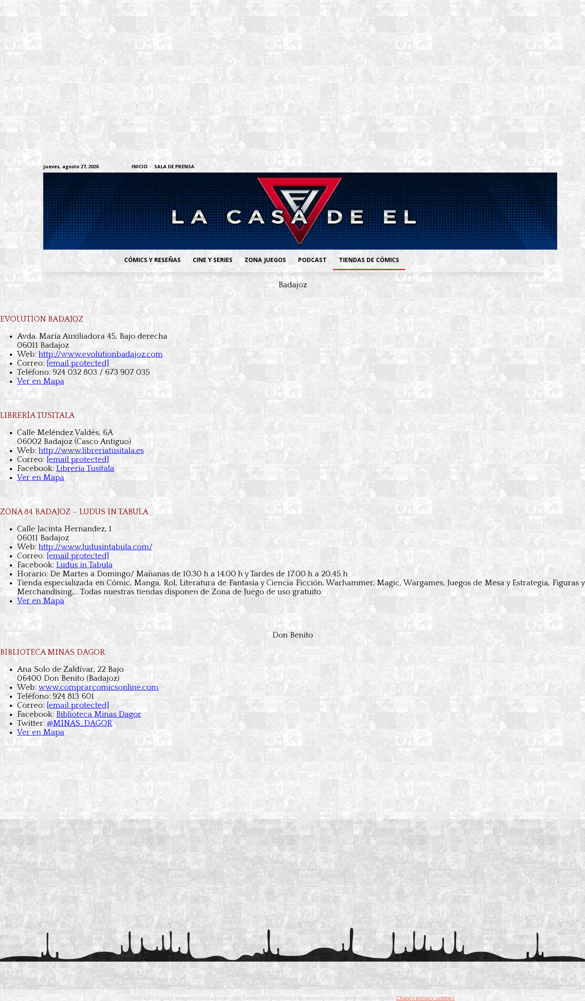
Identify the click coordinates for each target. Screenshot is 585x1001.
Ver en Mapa (40, 381)
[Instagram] (470, 167)
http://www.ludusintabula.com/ (95, 546)
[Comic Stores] (292, 806)
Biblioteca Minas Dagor (98, 714)
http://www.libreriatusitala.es (91, 450)
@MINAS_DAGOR (79, 723)
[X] (523, 167)
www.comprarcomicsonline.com (98, 687)
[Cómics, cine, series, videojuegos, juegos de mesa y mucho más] (248, 211)
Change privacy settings (425, 998)
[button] (473, 260)
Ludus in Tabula (84, 564)
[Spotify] (497, 167)
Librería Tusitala (85, 468)
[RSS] (484, 167)
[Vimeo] (436, 167)
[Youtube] (537, 167)
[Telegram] (510, 167)
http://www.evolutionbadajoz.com (101, 354)
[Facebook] (457, 167)
